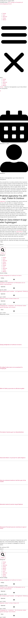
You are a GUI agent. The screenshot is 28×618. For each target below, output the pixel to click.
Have (4, 15)
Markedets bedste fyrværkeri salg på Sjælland (11, 504)
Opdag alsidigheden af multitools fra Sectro (11, 275)
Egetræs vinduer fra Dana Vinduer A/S (9, 298)
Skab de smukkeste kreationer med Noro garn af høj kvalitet (13, 481)
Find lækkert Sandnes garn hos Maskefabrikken (12, 432)
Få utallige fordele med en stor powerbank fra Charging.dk (11, 368)
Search (1, 244)
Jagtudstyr (2, 201)
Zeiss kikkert (19, 231)
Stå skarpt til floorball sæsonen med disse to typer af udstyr (13, 527)
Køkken (4, 19)
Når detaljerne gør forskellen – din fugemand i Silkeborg (14, 291)
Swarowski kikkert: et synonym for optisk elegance (12, 457)
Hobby (4, 18)
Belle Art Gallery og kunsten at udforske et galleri (12, 388)
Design (4, 13)
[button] (14, 49)
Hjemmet (5, 16)
